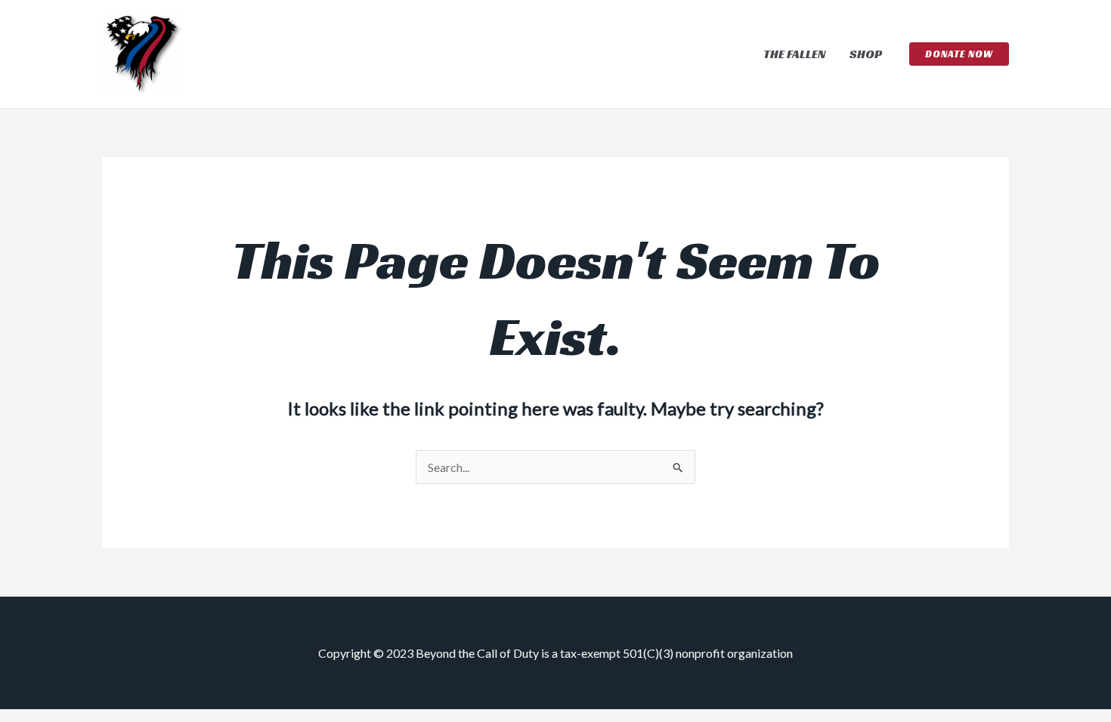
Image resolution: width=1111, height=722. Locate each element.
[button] (959, 54)
